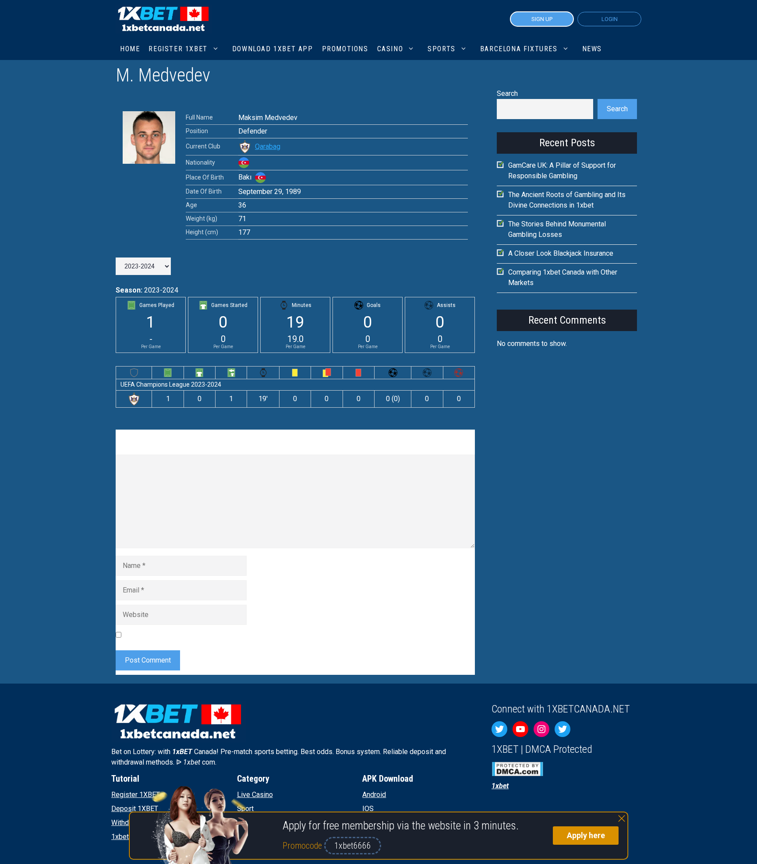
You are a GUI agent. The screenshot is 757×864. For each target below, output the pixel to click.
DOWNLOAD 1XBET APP (272, 49)
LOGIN (609, 19)
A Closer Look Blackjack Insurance (560, 253)
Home (130, 49)
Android (374, 794)
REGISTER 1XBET (178, 49)
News (592, 49)
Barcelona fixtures (519, 49)
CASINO (390, 49)
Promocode (303, 845)
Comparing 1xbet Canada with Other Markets (562, 277)
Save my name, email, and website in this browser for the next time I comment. (245, 634)
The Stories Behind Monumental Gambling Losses (557, 229)
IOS (368, 808)
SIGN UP (541, 19)
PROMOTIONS (345, 49)
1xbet (120, 836)
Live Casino (255, 794)
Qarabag (267, 146)
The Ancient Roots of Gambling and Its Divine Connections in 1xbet (567, 199)
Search (507, 93)
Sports (442, 49)
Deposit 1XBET (134, 808)
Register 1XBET (135, 794)
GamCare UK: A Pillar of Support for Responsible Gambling (562, 170)
